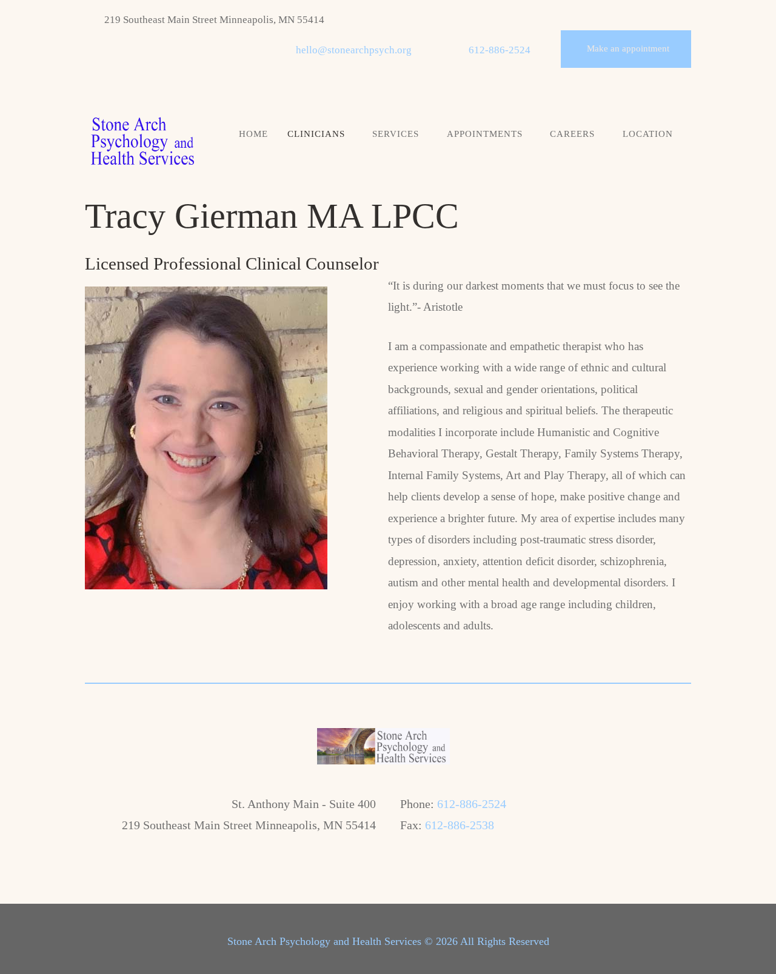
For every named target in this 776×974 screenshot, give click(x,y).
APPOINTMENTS (485, 134)
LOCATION (648, 134)
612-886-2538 (459, 825)
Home (253, 134)
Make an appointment (628, 48)
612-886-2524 (499, 50)
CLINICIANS (316, 134)
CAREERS (572, 134)
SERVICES (395, 134)
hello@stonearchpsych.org (354, 50)
